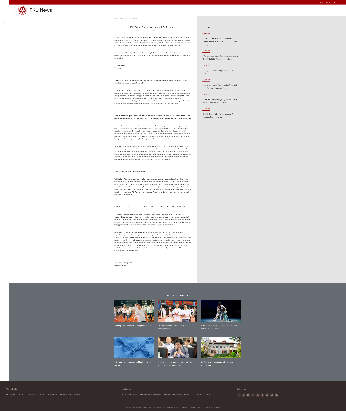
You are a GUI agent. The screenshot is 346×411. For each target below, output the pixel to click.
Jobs (210, 394)
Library (23, 394)
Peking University (325, 2)
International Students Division (71, 394)
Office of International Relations (151, 394)
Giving (201, 394)
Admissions (53, 394)
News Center (123, 18)
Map (43, 394)
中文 (333, 2)
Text (136, 18)
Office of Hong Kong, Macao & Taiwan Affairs (180, 394)
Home (115, 18)
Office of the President (130, 394)
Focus (130, 18)
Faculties (33, 394)
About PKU (11, 394)
